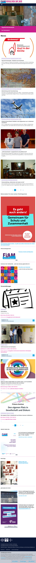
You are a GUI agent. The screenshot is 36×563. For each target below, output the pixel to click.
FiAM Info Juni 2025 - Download (25, 437)
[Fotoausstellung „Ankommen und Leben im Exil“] (18, 186)
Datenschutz (8, 549)
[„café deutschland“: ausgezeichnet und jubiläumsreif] (18, 157)
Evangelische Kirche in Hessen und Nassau (9, 544)
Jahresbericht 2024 (23, 495)
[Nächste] (23, 190)
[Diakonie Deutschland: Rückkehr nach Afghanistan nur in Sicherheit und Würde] (18, 127)
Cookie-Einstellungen (15, 549)
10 (20, 190)
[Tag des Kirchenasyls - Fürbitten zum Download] (18, 66)
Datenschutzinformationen (27, 558)
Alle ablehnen (31, 561)
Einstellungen (23, 561)
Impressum (2, 549)
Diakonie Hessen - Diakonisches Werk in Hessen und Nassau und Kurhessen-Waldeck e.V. (18, 547)
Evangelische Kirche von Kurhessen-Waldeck (9, 545)
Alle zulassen (15, 561)
